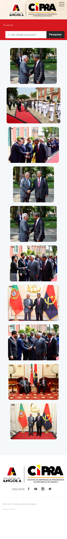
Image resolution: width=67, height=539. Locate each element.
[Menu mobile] (61, 5)
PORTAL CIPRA (33, 10)
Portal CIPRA (9, 509)
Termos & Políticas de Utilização (19, 504)
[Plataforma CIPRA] (33, 473)
